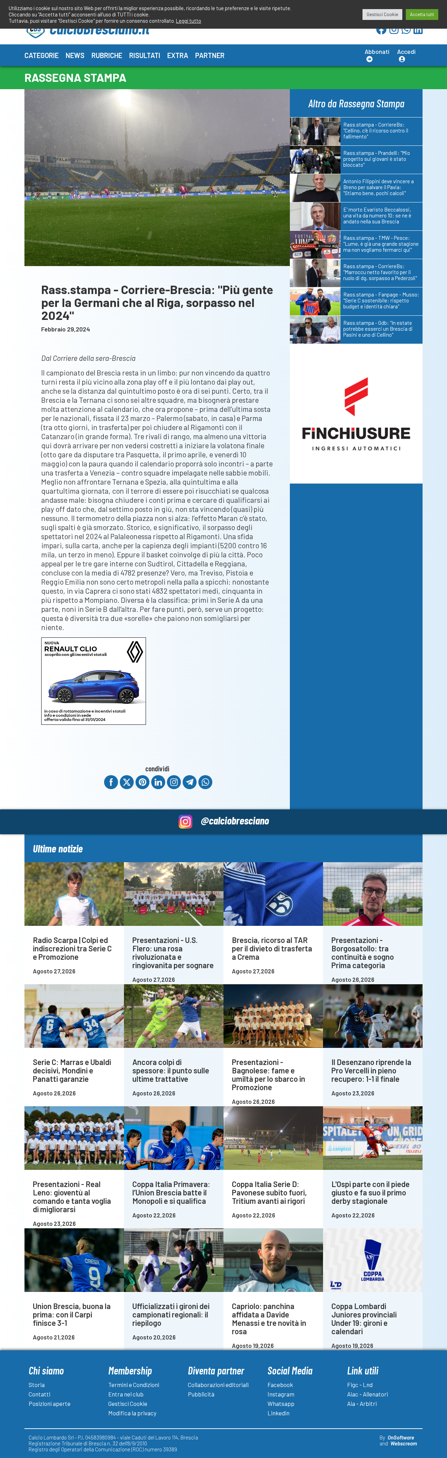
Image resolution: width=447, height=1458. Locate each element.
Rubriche (106, 55)
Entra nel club (126, 1394)
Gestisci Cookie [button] (382, 14)
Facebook (280, 1384)
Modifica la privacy (132, 1412)
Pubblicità (201, 1394)
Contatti (39, 1394)
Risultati (144, 55)
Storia (37, 1384)
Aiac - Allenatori (367, 1394)
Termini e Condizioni (133, 1384)
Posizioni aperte (50, 1403)
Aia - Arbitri (362, 1403)
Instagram (281, 1394)
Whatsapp (281, 1403)
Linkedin (279, 1412)
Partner (210, 55)
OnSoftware (401, 1437)
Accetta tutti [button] (422, 14)
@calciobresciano (235, 820)
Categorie (41, 55)
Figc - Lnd (360, 1384)
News (75, 55)
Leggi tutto (188, 20)
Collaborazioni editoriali (218, 1384)
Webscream (403, 1443)
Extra (177, 55)
